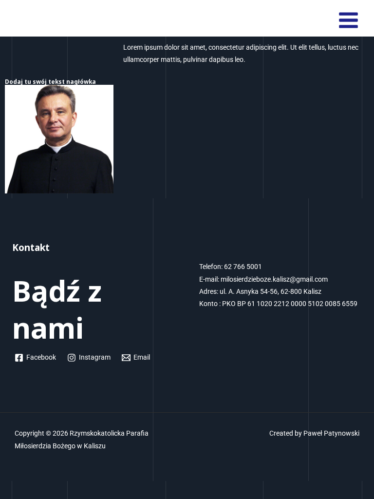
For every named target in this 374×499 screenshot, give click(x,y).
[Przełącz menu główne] (349, 20)
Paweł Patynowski (331, 433)
